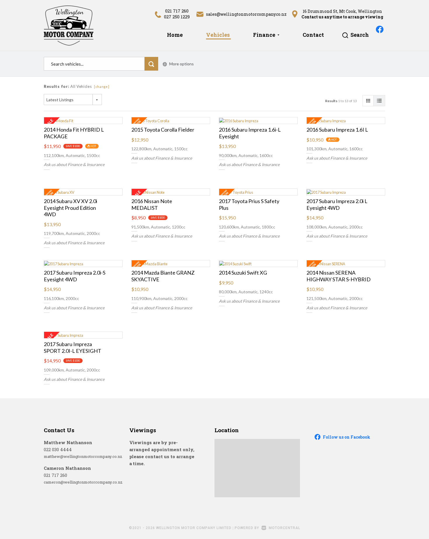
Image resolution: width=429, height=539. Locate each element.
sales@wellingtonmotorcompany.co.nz (246, 14)
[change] (101, 86)
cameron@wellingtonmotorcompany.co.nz (83, 482)
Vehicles (218, 34)
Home (175, 34)
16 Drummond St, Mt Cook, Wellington (342, 11)
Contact (313, 34)
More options (181, 63)
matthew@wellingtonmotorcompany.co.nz (83, 456)
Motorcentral (284, 528)
